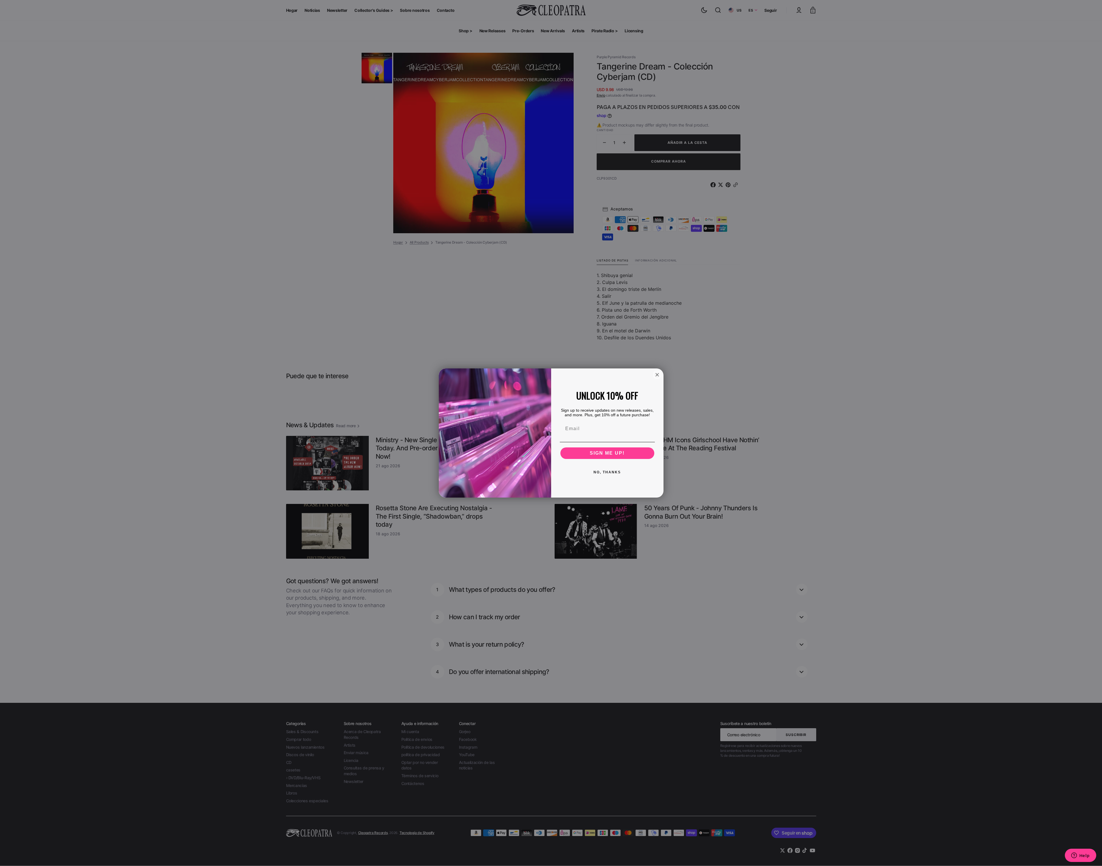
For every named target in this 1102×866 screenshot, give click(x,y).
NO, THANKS (607, 472)
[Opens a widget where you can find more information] (1080, 856)
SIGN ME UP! (607, 453)
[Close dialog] (657, 374)
